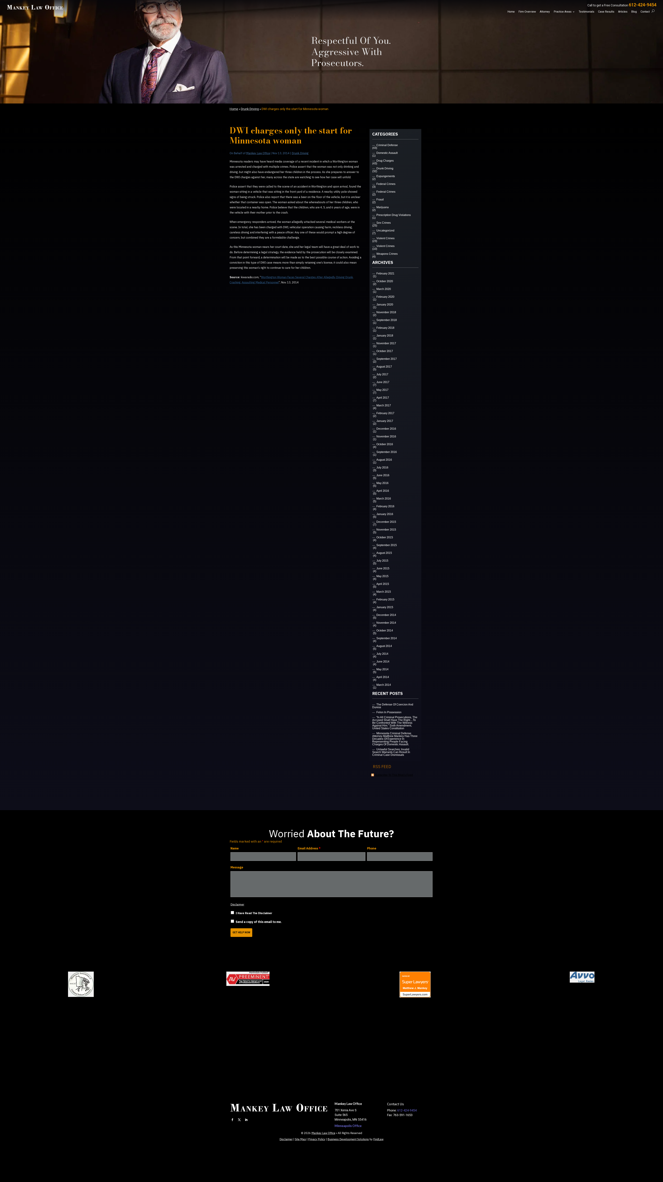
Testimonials (586, 12)
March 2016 (383, 498)
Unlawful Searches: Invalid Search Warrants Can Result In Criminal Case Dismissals (391, 752)
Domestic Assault (387, 152)
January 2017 (384, 420)
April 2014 (382, 677)
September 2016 (386, 452)
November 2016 (386, 436)
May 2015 (382, 576)
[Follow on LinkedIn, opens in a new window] (246, 1119)
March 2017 (383, 405)
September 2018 (386, 320)
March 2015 (383, 591)
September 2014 (386, 638)
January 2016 (384, 514)
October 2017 (384, 351)
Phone (371, 848)
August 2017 (384, 366)
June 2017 (382, 382)
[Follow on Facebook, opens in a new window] (232, 1119)
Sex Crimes (383, 222)
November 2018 (386, 312)
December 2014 (386, 615)
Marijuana (382, 207)
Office (348, 1126)
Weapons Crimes (387, 253)
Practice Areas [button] (562, 12)
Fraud (380, 199)
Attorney (545, 12)
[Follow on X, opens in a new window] (239, 1119)
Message (236, 867)
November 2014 (386, 622)
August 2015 (384, 552)
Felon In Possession (388, 712)
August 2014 (384, 646)
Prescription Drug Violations (393, 215)
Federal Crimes (385, 183)
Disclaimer (237, 904)
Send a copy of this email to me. (259, 922)
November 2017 (386, 343)
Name (234, 848)
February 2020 (385, 296)
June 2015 (382, 568)
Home (511, 12)
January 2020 (384, 304)
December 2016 (386, 428)
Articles (622, 12)
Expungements (385, 176)
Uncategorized (385, 230)
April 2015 (382, 583)
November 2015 (386, 529)
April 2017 (382, 397)
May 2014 (382, 669)
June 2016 (382, 475)
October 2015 (384, 537)
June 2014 (382, 661)
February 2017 (385, 413)
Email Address (309, 848)
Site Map (300, 1139)
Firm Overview (527, 12)
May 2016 (382, 483)
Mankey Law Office (258, 153)
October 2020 (384, 281)
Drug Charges (385, 160)
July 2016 (382, 467)
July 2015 (382, 560)
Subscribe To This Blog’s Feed (394, 775)
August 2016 (384, 459)
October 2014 (384, 630)
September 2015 (386, 545)
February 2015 (385, 599)
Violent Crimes (385, 238)
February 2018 (385, 327)
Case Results (606, 12)
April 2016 (382, 490)
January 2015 (384, 607)
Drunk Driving (300, 153)
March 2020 (383, 289)
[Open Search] (653, 11)
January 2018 (384, 335)
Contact (645, 12)
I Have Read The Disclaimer (254, 913)
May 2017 (382, 389)
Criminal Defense (387, 145)
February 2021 (385, 273)
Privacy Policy (316, 1139)
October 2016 (384, 444)
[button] (659, 1157)
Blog (634, 12)
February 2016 (385, 506)
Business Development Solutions (348, 1139)
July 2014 (382, 653)
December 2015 (386, 521)
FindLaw (378, 1139)
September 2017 (386, 358)
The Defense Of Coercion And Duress (392, 706)
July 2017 (382, 374)
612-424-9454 (642, 4)
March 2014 (383, 684)
